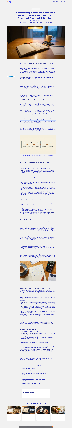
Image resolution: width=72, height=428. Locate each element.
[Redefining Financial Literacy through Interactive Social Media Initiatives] (43, 413)
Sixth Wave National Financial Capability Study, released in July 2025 (40, 63)
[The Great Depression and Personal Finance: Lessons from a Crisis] (29, 413)
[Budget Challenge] (14, 413)
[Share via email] (14, 76)
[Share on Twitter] (10, 76)
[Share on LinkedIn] (12, 76)
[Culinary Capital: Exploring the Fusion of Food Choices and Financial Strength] (58, 413)
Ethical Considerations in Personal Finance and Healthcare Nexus (36, 284)
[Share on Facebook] (7, 76)
